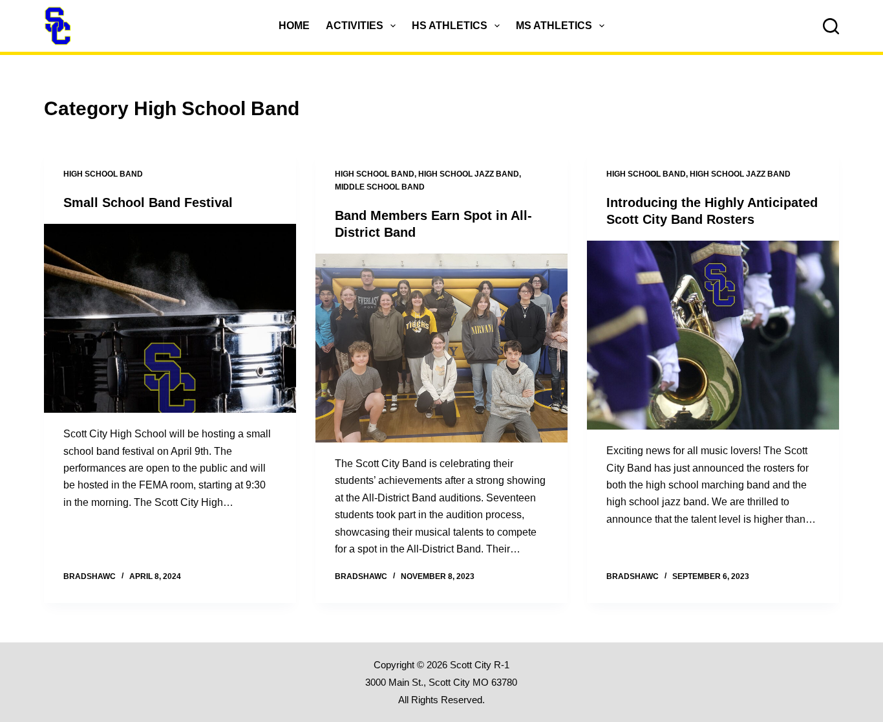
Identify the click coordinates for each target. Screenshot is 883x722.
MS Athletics (554, 25)
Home (294, 25)
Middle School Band (380, 186)
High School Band (103, 174)
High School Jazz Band (468, 174)
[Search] (831, 26)
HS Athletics (449, 25)
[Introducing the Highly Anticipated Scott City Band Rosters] (713, 335)
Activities (354, 25)
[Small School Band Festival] (170, 318)
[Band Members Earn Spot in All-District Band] (441, 348)
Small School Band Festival (148, 202)
